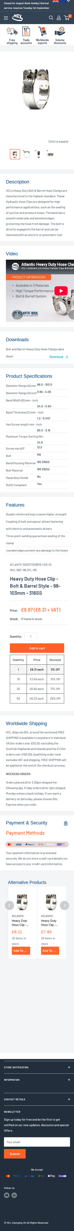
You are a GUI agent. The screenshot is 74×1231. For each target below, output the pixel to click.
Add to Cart (21, 950)
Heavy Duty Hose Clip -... (20, 922)
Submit (15, 1154)
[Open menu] (6, 18)
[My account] (59, 18)
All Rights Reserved (37, 1222)
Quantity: (16, 636)
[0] (66, 17)
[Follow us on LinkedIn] (14, 1195)
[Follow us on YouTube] (6, 1195)
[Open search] (51, 18)
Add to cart (37, 648)
